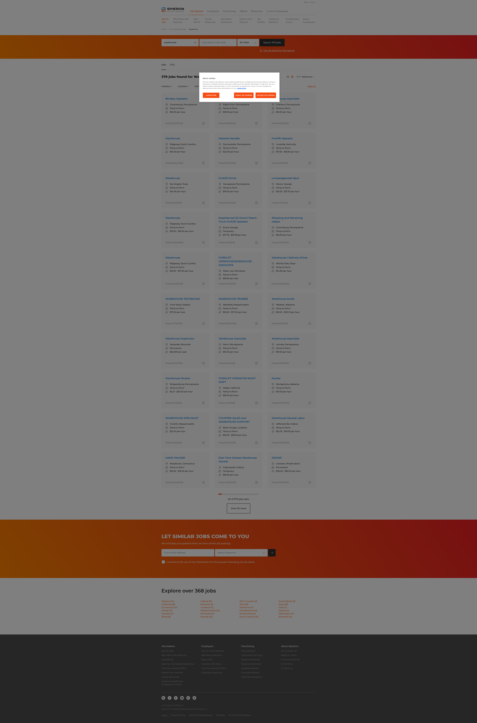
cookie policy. (242, 88)
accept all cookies (266, 95)
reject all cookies (243, 95)
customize (211, 95)
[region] (239, 87)
